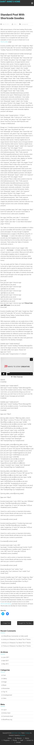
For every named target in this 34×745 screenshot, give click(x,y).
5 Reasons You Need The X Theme (20, 639)
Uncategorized (24, 24)
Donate (18, 742)
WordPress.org (7, 719)
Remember (6, 688)
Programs (7, 740)
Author (15, 24)
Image (5, 682)
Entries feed (6, 713)
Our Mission (18, 738)
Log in (5, 709)
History (27, 738)
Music (4, 685)
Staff (21, 740)
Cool (4, 675)
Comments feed (8, 716)
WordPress (22, 735)
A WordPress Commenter (10, 636)
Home (9, 738)
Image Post (5, 623)
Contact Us (29, 740)
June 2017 (6, 657)
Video (4, 698)
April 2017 (6, 660)
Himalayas (27, 733)
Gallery (5, 678)
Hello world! (24, 636)
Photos (15, 740)
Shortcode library (6, 604)
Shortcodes (4, 42)
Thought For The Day (25, 623)
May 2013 (6, 664)
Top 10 (5, 692)
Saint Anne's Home (10, 1)
